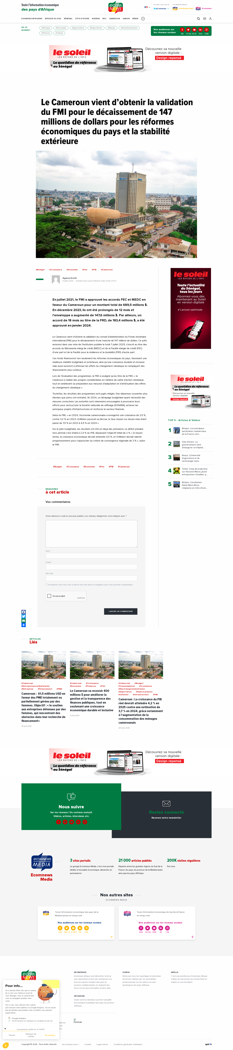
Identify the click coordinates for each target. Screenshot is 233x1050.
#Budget (40, 270)
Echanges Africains (31, 19)
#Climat (59, 33)
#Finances (91, 686)
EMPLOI (174, 972)
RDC (104, 19)
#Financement (45, 689)
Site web (49, 573)
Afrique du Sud (53, 19)
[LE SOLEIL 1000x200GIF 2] (116, 58)
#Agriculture (78, 28)
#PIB (94, 270)
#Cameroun (107, 270)
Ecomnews (160, 8)
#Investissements (129, 28)
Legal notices (102, 1044)
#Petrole (46, 33)
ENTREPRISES (80, 972)
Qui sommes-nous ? (70, 1044)
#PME (59, 689)
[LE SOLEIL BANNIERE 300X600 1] (191, 308)
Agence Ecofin (70, 278)
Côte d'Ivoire (82, 19)
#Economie (61, 28)
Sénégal (68, 19)
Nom (48, 551)
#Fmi (84, 270)
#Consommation (127, 686)
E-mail (49, 562)
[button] (143, 19)
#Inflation (124, 695)
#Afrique (46, 28)
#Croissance (55, 270)
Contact (87, 1044)
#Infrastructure (141, 695)
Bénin (135, 19)
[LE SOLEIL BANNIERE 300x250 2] (191, 391)
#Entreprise (27, 689)
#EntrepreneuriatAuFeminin (35, 686)
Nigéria (96, 19)
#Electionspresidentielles (132, 689)
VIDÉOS (126, 972)
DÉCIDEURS (79, 996)
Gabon (126, 19)
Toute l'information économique (40, 7)
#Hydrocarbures (144, 692)
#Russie (111, 28)
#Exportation (96, 28)
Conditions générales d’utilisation (128, 1044)
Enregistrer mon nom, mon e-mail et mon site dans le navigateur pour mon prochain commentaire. (90, 585)
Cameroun (114, 19)
